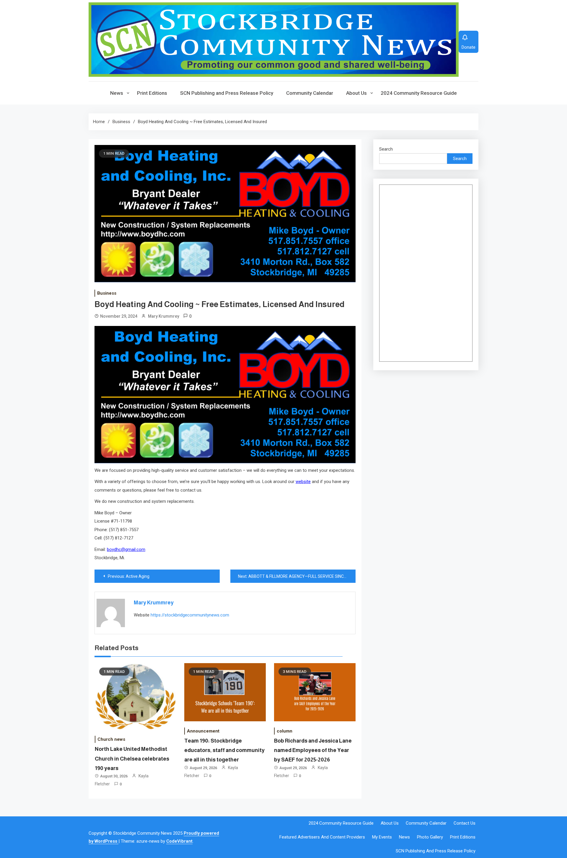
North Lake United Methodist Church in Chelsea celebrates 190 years (132, 758)
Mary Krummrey (163, 316)
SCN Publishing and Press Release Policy (226, 93)
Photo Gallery (430, 837)
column (284, 731)
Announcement (203, 731)
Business (106, 293)
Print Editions (152, 93)
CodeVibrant (179, 841)
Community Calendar (309, 93)
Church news (111, 739)
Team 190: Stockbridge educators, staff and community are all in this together (224, 750)
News (116, 93)
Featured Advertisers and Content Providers (322, 837)
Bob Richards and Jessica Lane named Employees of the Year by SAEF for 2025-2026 (313, 750)
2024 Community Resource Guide (419, 93)
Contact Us (464, 823)
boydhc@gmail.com (126, 549)
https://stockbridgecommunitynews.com (190, 615)
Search (386, 149)
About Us (356, 93)
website (303, 481)
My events (382, 837)
